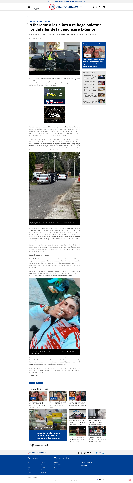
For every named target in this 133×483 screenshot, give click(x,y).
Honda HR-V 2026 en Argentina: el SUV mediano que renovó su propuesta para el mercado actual (89, 89)
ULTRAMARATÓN (73, 434)
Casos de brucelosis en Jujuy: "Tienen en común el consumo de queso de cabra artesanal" (89, 83)
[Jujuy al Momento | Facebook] (90, 7)
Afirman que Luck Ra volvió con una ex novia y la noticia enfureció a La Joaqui (57, 404)
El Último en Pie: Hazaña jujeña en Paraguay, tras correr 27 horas (76, 439)
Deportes (61, 1)
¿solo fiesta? (33, 398)
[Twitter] (27, 20)
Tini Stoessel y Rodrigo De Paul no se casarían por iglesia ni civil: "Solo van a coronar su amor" (93, 62)
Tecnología (43, 472)
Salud (76, 1)
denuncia (39, 383)
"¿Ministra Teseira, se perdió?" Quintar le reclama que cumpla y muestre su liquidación (90, 102)
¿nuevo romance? (53, 398)
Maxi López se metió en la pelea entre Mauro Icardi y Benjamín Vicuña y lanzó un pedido (77, 404)
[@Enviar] (27, 23)
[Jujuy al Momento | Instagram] (96, 7)
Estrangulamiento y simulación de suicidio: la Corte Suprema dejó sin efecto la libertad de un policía (96, 424)
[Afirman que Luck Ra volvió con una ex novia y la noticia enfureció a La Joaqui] (58, 400)
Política (50, 1)
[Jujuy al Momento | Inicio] (103, 458)
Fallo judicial (92, 417)
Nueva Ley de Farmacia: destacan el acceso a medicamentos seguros (48, 435)
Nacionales (30, 464)
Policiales (66, 1)
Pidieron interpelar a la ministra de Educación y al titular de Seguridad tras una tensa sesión (90, 96)
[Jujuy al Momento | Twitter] (93, 7)
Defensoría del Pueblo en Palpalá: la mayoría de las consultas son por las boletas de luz (77, 423)
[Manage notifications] (130, 480)
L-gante (32, 383)
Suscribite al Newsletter (86, 462)
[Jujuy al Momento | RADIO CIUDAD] (103, 453)
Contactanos (84, 465)
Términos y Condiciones (32, 477)
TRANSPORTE (57, 464)
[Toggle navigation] (29, 7)
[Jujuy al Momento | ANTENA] (94, 453)
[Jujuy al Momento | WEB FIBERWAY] (97, 453)
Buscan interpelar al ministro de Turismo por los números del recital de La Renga (90, 77)
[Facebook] (27, 17)
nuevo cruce (72, 398)
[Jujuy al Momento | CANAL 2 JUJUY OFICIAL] (91, 453)
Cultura (80, 1)
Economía (55, 1)
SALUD (55, 469)
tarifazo (71, 417)
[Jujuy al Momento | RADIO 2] (100, 453)
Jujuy (29, 462)
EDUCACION (57, 462)
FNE (84, 1)
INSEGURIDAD (57, 467)
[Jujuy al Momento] (37, 454)
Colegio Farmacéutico (48, 427)
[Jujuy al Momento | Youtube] (100, 7)
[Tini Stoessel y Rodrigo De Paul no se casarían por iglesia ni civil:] (38, 400)
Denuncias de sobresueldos (95, 434)
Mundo (72, 1)
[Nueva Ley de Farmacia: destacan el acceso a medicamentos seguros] (48, 419)
